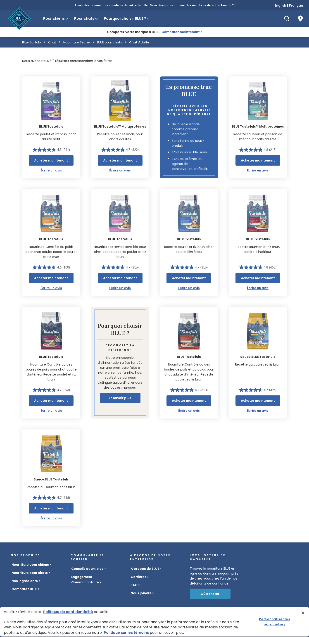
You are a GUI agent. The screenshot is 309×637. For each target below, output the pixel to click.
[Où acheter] (300, 18)
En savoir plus (120, 398)
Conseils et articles (87, 568)
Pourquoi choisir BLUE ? (125, 18)
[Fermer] (303, 613)
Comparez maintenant (181, 32)
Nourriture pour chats (30, 572)
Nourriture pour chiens (30, 564)
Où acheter (210, 594)
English (280, 5)
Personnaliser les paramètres (274, 621)
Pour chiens (54, 18)
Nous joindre (141, 593)
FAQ (134, 585)
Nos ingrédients (25, 581)
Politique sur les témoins (126, 632)
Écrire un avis (51, 170)
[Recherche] (287, 18)
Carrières (138, 577)
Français (296, 5)
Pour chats (84, 18)
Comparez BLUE (24, 589)
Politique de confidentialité (68, 611)
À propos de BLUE (145, 568)
